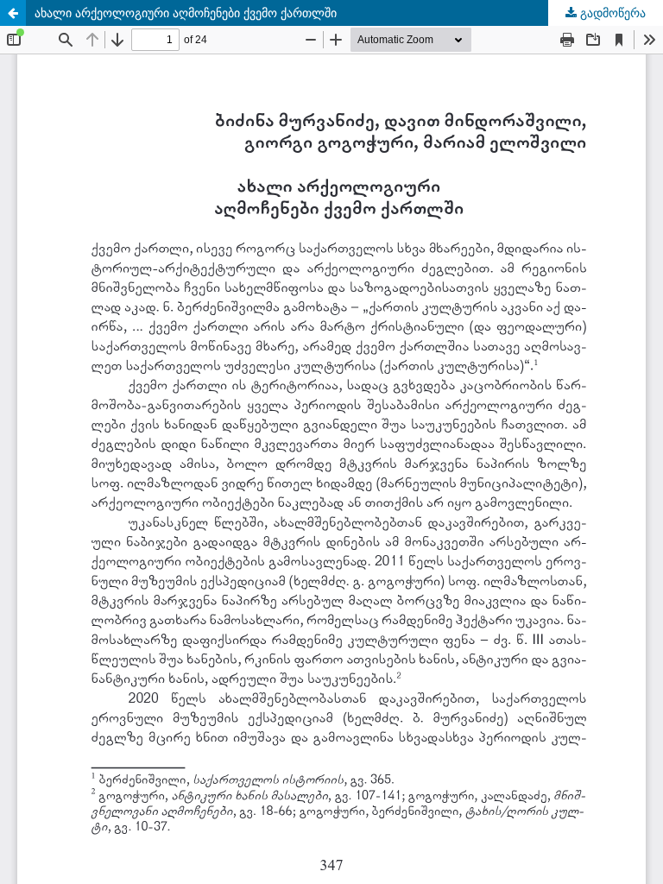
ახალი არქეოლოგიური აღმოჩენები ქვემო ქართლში (186, 12)
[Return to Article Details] (13, 13)
